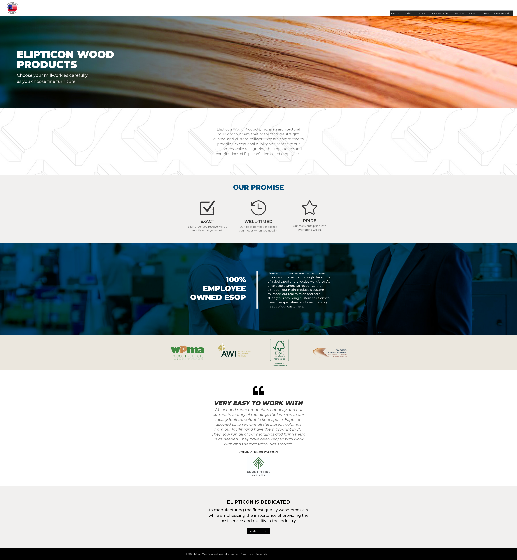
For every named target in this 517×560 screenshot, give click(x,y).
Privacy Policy (247, 554)
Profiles (408, 13)
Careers (472, 13)
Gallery (422, 13)
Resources (459, 13)
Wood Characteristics (440, 13)
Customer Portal (501, 13)
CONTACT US (258, 531)
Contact (485, 13)
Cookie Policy (262, 554)
